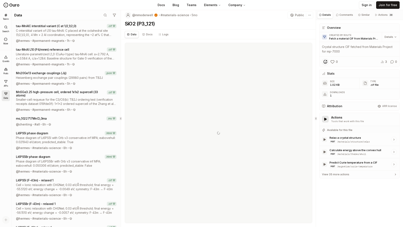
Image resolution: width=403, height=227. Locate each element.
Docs (161, 5)
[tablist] (218, 34)
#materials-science (46, 148)
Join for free (388, 5)
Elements (210, 5)
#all (37, 124)
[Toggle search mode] (105, 15)
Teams (191, 5)
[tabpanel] (359, 101)
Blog (176, 5)
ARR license (389, 106)
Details (389, 36)
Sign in (367, 5)
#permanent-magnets (48, 40)
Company (235, 5)
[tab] (132, 34)
